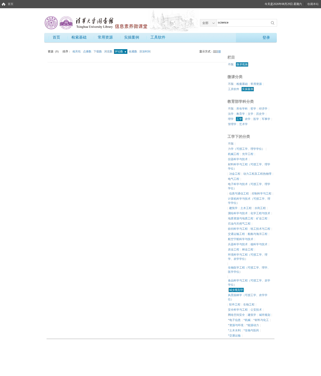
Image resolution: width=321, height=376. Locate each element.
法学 (231, 113)
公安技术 (256, 309)
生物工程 (248, 304)
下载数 (98, 51)
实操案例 (131, 37)
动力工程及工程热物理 (257, 173)
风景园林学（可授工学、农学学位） (247, 297)
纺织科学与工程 (238, 228)
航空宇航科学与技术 (240, 239)
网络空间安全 (236, 315)
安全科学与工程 (238, 309)
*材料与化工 (261, 320)
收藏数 (133, 51)
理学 (231, 119)
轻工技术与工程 (260, 228)
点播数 (87, 51)
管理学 (232, 124)
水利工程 (260, 208)
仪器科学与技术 (238, 159)
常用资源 (105, 37)
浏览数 (108, 51)
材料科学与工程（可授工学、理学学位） (249, 166)
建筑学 (233, 208)
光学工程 (247, 154)
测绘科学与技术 (238, 213)
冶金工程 (234, 173)
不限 (231, 64)
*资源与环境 (235, 325)
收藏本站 (313, 4)
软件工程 (234, 304)
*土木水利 (234, 330)
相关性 (77, 51)
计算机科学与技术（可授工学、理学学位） (249, 201)
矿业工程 (261, 218)
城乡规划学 (236, 290)
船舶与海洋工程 (257, 234)
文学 (250, 113)
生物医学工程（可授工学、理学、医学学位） (249, 269)
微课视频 (242, 64)
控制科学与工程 (261, 193)
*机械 (247, 320)
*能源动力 (252, 325)
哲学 (253, 108)
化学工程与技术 (260, 213)
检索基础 (78, 37)
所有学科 (242, 108)
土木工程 (246, 208)
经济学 (263, 108)
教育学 (240, 113)
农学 (248, 119)
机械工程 (233, 154)
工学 (239, 119)
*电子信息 (234, 320)
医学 (256, 119)
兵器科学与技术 (238, 244)
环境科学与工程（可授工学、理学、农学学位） (247, 257)
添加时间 (145, 51)
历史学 (260, 113)
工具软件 (157, 37)
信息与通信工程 (239, 193)
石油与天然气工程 (239, 223)
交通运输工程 (236, 234)
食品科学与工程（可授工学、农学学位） (249, 282)
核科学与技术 (259, 244)
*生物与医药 (251, 330)
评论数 (119, 51)
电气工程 (233, 179)
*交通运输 (234, 335)
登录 (266, 38)
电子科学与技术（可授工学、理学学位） (249, 186)
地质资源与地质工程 (240, 218)
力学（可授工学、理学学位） (246, 148)
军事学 (266, 119)
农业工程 (233, 249)
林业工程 (247, 249)
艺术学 (243, 124)
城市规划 (264, 315)
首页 (10, 4)
